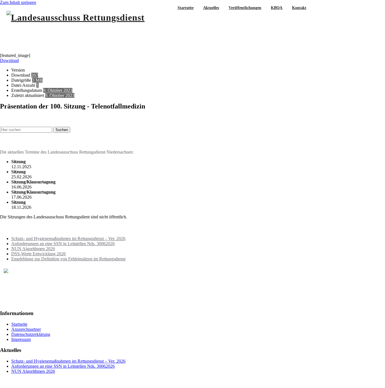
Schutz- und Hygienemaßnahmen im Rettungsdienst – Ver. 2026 (68, 238)
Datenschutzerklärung (30, 334)
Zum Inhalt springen (18, 2)
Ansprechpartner (26, 329)
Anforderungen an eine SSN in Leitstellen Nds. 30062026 (63, 243)
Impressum (21, 339)
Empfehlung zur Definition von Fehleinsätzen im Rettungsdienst (68, 258)
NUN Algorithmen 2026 (33, 248)
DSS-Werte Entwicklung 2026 (38, 253)
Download (9, 60)
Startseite (19, 324)
